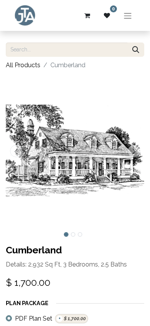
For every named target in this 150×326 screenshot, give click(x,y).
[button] (16, 151)
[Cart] (87, 15)
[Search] (135, 49)
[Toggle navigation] (128, 15)
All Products (23, 65)
